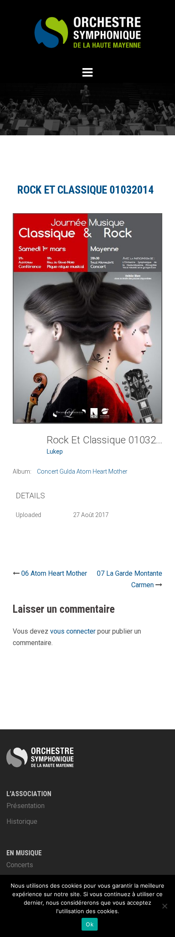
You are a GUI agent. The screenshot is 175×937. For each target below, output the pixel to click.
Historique (21, 821)
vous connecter (73, 631)
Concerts (19, 865)
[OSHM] (87, 32)
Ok (89, 924)
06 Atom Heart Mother (54, 573)
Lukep (55, 451)
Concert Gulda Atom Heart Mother (82, 471)
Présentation (25, 806)
